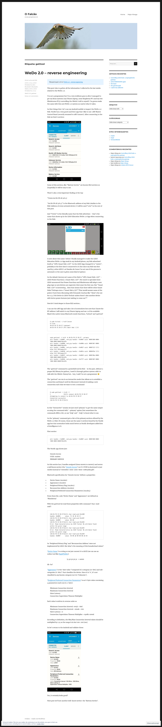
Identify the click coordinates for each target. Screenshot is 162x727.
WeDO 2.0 (28, 93)
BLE (34, 85)
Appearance (52, 570)
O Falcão (31, 14)
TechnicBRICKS (115, 140)
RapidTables (63, 554)
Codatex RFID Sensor (127, 165)
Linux (30, 83)
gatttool (33, 93)
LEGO (26, 83)
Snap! (112, 138)
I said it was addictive (117, 87)
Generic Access (71, 467)
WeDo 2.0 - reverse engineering (73, 82)
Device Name (52, 551)
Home (122, 14)
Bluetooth (28, 87)
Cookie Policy (40, 724)
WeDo (26, 89)
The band (113, 84)
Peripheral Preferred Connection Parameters (64, 580)
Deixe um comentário (31, 96)
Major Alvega (132, 14)
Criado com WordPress (38, 719)
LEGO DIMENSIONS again (118, 82)
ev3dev (113, 136)
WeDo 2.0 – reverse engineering (56, 73)
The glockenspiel (116, 86)
